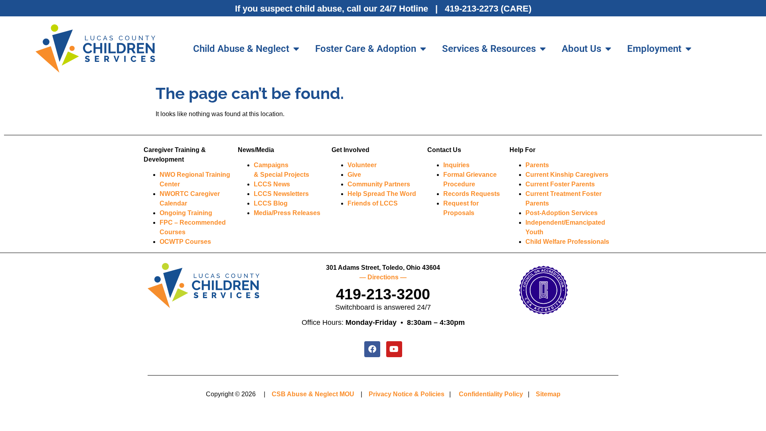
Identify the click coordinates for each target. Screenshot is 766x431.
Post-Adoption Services (561, 213)
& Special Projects (281, 174)
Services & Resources (489, 48)
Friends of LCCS (372, 203)
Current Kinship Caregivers (566, 174)
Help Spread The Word (381, 193)
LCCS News (272, 184)
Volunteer (362, 165)
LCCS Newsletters (281, 193)
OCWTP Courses (185, 241)
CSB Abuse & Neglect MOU (313, 394)
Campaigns (271, 165)
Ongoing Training (186, 213)
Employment (654, 48)
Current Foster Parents (560, 184)
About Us (581, 48)
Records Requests (471, 193)
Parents (537, 165)
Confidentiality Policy (491, 394)
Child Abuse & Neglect (241, 48)
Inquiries (456, 165)
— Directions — (383, 277)
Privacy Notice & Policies (406, 394)
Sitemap (548, 394)
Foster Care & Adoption (365, 48)
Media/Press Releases (287, 213)
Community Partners (378, 184)
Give (354, 174)
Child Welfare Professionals (567, 241)
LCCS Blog (271, 203)
